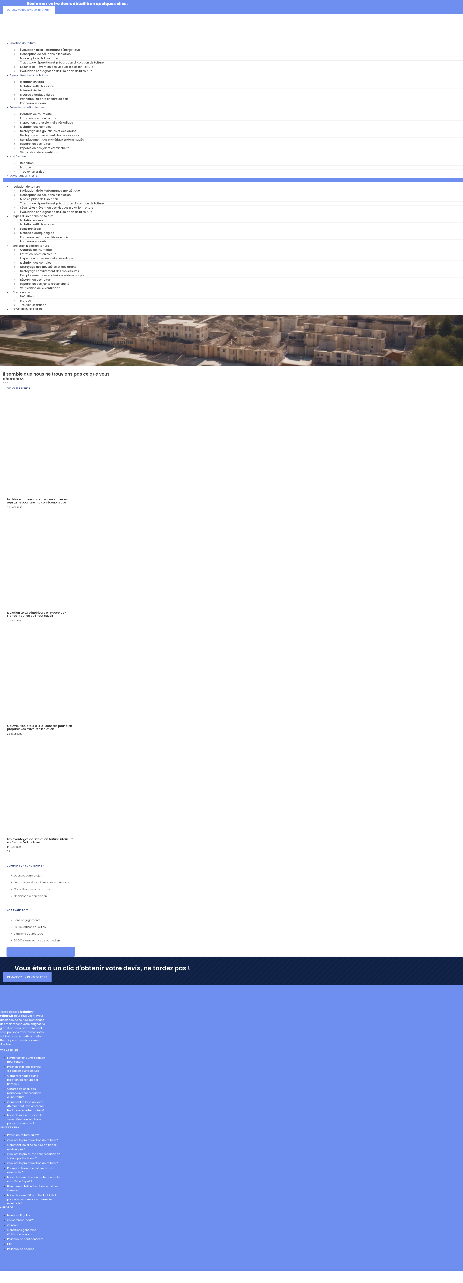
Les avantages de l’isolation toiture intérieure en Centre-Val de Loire (40, 840)
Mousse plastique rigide (37, 95)
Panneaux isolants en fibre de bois (44, 99)
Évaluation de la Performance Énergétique (50, 50)
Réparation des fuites (35, 144)
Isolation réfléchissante (37, 86)
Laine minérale (30, 90)
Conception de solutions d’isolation (45, 54)
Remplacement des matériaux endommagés (52, 139)
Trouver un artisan (33, 171)
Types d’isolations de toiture (29, 75)
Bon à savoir (18, 156)
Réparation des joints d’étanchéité (44, 148)
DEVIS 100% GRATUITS (24, 176)
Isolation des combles (35, 127)
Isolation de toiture (23, 43)
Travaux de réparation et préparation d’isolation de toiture (62, 62)
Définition (27, 163)
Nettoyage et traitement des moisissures (49, 135)
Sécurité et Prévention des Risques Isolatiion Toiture (56, 67)
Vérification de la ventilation (40, 152)
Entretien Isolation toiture (27, 107)
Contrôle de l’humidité (36, 114)
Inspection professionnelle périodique (46, 122)
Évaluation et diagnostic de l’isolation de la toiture (56, 71)
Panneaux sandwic (33, 103)
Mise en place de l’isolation (39, 58)
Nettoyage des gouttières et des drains (48, 131)
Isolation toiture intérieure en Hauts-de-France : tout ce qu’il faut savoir (36, 614)
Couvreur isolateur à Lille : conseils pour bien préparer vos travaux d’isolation (39, 727)
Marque (25, 167)
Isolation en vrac (32, 82)
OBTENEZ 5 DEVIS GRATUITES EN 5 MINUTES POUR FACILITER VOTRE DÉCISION (41, 951)
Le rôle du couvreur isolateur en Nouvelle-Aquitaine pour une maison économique (37, 501)
